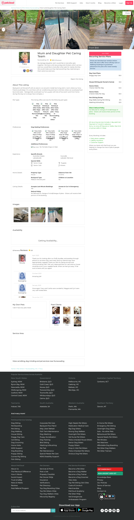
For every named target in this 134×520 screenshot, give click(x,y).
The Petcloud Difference (21, 472)
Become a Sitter (110, 3)
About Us (15, 469)
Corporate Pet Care (47, 423)
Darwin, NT (101, 406)
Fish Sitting (15, 459)
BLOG (118, 510)
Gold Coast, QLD (46, 384)
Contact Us (101, 491)
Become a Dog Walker (77, 472)
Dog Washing (45, 434)
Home (13, 8)
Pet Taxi (43, 448)
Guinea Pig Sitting (18, 456)
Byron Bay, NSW (17, 384)
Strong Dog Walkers (76, 431)
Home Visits (16, 445)
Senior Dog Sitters (75, 443)
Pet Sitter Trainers (104, 451)
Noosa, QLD (44, 387)
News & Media (17, 483)
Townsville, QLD (46, 393)
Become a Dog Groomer (78, 477)
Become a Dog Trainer (77, 474)
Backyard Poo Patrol (48, 426)
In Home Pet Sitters (105, 423)
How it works (90, 3)
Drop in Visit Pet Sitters (77, 448)
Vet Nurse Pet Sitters (76, 437)
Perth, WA (72, 406)
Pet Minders (102, 440)
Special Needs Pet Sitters (107, 437)
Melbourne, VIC (74, 382)
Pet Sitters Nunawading (31, 8)
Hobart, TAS (16, 406)
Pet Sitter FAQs (74, 494)
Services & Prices (46, 469)
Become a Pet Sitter (76, 469)
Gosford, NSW (16, 393)
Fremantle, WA (74, 409)
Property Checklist (47, 474)
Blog (99, 3)
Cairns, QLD (44, 398)
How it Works (16, 474)
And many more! (18, 413)
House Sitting (16, 434)
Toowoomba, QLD (47, 390)
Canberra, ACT (103, 382)
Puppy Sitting (16, 454)
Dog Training (45, 440)
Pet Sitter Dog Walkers (106, 448)
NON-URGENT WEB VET (107, 473)
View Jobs (72, 480)
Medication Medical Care (78, 426)
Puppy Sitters (74, 445)
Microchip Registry (47, 497)
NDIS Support (72, 3)
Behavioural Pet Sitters (106, 434)
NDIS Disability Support (49, 456)
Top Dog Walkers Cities (49, 494)
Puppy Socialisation (48, 437)
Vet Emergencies (75, 497)
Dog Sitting (16, 423)
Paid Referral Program (20, 488)
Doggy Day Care (17, 437)
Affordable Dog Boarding (107, 445)
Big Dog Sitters (74, 429)
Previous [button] (3, 29)
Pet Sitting (15, 429)
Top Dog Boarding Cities (50, 488)
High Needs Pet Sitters (77, 423)
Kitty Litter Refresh (47, 429)
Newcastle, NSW (17, 387)
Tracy (41, 369)
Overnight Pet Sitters (77, 434)
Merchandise (73, 488)
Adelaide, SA (45, 406)
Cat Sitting (15, 440)
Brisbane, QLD (46, 382)
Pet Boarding (16, 426)
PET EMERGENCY (104, 469)
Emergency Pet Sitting (106, 426)
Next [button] (131, 29)
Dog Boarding (17, 451)
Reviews (14, 485)
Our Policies (102, 483)
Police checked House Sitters (80, 440)
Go (53, 510)
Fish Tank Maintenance (49, 431)
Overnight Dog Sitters (106, 429)
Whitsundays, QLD (47, 395)
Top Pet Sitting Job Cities (78, 483)
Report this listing (76, 79)
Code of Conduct (75, 485)
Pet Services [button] (59, 3)
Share (127, 13)
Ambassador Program (77, 499)
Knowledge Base (104, 477)
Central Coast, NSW (19, 395)
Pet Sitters (20, 369)
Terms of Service (103, 485)
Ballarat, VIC (73, 387)
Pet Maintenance (47, 451)
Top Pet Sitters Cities (48, 491)
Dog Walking (16, 431)
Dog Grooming (17, 443)
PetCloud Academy (76, 491)
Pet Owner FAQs (46, 477)
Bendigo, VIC (73, 390)
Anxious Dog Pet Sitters (78, 454)
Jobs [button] (81, 3)
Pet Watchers (102, 443)
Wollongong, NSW (18, 390)
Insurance (99, 140)
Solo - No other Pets (105, 431)
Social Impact (16, 477)
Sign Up (129, 3)
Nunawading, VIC (31, 369)
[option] (22, 29)
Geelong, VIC (73, 384)
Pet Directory (45, 485)
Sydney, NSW (16, 382)
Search (19, 8)
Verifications (45, 483)
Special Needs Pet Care (49, 454)
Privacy (100, 480)
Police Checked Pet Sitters (79, 451)
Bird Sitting (44, 443)
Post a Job (44, 472)
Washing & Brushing (48, 445)
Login (121, 3)
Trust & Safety (16, 480)
